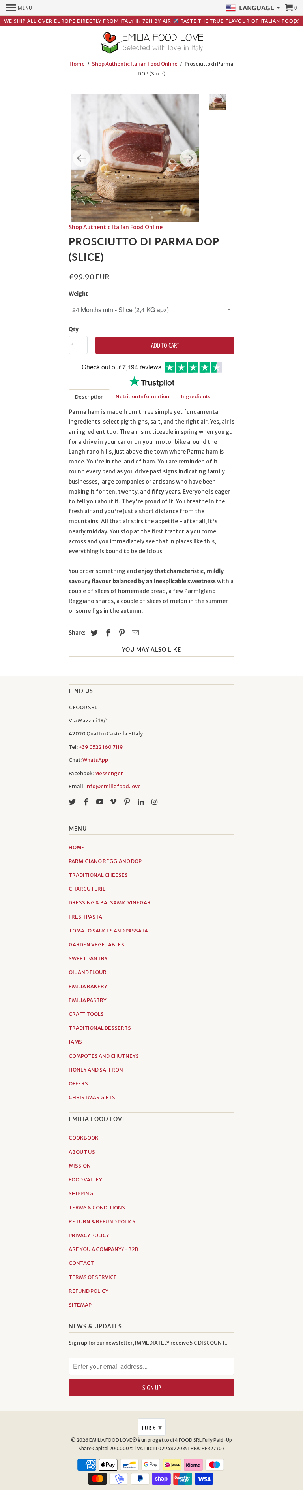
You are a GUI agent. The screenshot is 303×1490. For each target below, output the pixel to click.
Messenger (108, 773)
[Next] (188, 158)
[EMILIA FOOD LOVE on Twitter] (73, 801)
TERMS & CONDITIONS (97, 1207)
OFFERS (78, 1083)
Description (89, 397)
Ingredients (196, 396)
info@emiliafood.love (113, 786)
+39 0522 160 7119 (101, 747)
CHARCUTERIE (87, 888)
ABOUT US (82, 1152)
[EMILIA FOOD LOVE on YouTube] (100, 801)
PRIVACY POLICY (89, 1235)
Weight (78, 293)
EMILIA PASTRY (88, 1000)
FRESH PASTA (85, 917)
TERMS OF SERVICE (93, 1277)
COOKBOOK (84, 1137)
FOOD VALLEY (85, 1179)
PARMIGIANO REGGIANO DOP (105, 861)
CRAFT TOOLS (86, 1014)
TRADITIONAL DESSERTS (100, 1028)
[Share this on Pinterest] (120, 632)
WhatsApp (95, 760)
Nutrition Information (142, 396)
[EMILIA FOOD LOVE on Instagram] (155, 801)
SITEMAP (80, 1305)
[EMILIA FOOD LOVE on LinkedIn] (141, 801)
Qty (74, 329)
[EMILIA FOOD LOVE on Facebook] (86, 801)
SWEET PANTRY (88, 958)
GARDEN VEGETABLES (96, 944)
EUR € (152, 1427)
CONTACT (81, 1263)
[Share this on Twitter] (93, 632)
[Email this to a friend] (134, 632)
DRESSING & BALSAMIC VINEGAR (110, 902)
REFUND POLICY (88, 1291)
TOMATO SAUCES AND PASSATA (108, 930)
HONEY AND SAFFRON (96, 1069)
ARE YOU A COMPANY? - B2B (103, 1249)
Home (77, 63)
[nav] (19, 8)
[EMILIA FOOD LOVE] (151, 43)
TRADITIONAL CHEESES (98, 875)
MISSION (80, 1165)
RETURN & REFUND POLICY (102, 1221)
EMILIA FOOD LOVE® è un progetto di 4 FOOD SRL (145, 1440)
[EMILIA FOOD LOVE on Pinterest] (127, 801)
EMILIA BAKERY (88, 986)
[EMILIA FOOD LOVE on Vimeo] (114, 801)
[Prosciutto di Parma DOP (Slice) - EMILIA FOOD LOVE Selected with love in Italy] (135, 158)
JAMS (75, 1041)
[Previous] (81, 158)
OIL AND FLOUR (88, 972)
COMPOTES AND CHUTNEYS (104, 1056)
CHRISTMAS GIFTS (92, 1097)
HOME (76, 847)
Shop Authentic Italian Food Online (135, 63)
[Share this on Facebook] (107, 632)
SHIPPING (81, 1193)
